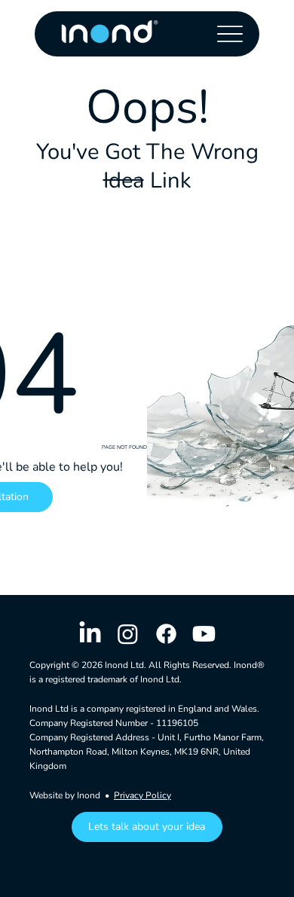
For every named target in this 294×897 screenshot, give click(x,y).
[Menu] (229, 33)
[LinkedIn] (90, 634)
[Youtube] (204, 634)
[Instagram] (128, 634)
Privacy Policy (142, 795)
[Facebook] (166, 634)
